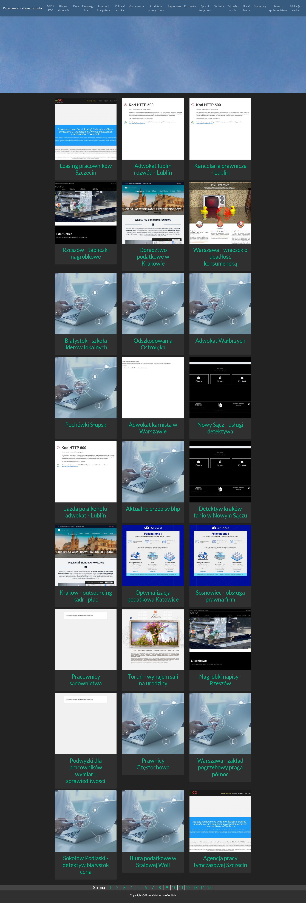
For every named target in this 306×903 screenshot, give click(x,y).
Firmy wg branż (87, 8)
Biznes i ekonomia (63, 8)
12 (188, 887)
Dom (76, 6)
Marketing (260, 6)
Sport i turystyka (205, 8)
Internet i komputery (103, 8)
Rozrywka (190, 6)
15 (209, 887)
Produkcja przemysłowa (156, 8)
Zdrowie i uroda (233, 8)
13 (195, 887)
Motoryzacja (136, 6)
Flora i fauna (246, 8)
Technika (219, 6)
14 (202, 887)
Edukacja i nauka (296, 8)
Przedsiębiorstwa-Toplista (22, 8)
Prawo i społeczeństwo (278, 8)
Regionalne (174, 6)
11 (181, 887)
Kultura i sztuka (120, 8)
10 (174, 887)
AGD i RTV (50, 8)
